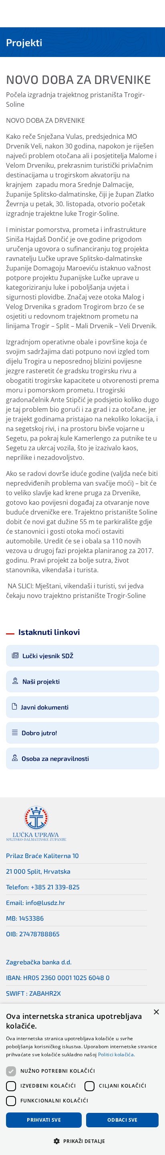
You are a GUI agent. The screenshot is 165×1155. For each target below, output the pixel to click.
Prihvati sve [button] (44, 1119)
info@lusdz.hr (45, 902)
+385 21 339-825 (55, 887)
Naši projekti (41, 681)
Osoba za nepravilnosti (55, 758)
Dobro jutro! (39, 732)
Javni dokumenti (44, 707)
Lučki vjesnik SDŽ (47, 655)
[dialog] (82, 1079)
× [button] (156, 1012)
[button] (82, 1141)
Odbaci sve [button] (122, 1119)
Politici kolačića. (116, 1054)
